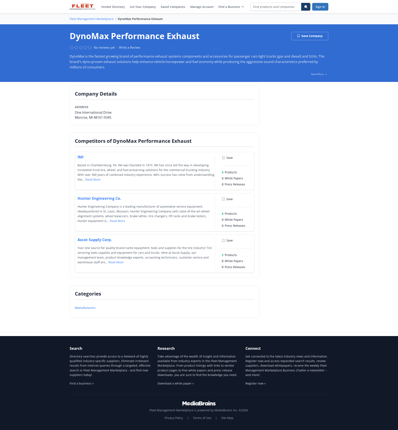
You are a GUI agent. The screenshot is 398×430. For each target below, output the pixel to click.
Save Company (312, 36)
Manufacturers (85, 308)
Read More (93, 179)
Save (229, 158)
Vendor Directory (113, 7)
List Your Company (143, 7)
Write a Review (129, 47)
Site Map (227, 418)
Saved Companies (173, 7)
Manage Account (202, 7)
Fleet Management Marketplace (92, 19)
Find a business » (82, 383)
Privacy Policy (174, 418)
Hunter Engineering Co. (99, 198)
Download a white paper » (176, 383)
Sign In (320, 7)
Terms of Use (202, 418)
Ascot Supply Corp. (95, 239)
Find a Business (229, 7)
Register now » (255, 383)
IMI (81, 156)
